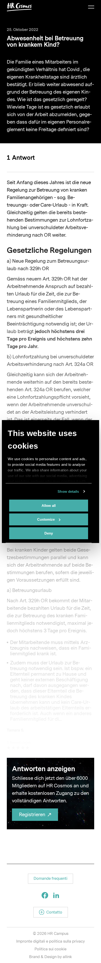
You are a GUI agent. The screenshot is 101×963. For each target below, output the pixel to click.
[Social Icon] (45, 895)
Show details (68, 491)
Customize (46, 519)
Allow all (49, 506)
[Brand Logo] (19, 7)
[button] (50, 879)
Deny (48, 533)
